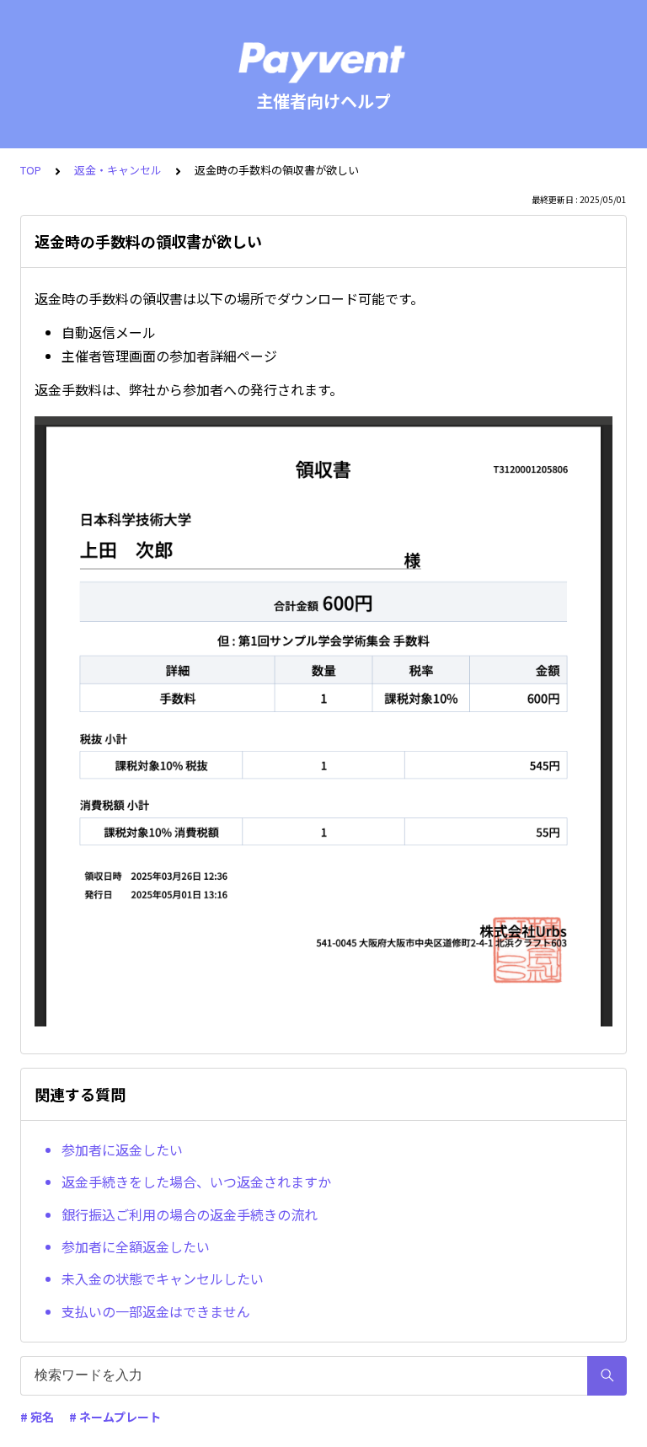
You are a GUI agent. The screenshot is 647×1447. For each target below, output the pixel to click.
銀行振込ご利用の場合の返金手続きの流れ (189, 1214)
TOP (30, 170)
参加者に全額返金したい (135, 1246)
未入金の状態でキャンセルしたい (162, 1278)
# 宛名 (37, 1416)
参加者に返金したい (122, 1149)
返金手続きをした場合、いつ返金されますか (196, 1181)
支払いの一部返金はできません (155, 1311)
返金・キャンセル (118, 170)
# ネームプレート (115, 1416)
